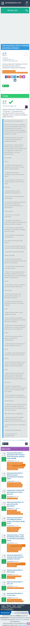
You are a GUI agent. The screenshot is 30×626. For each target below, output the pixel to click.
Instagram (4, 606)
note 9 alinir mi (10, 588)
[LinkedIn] (15, 77)
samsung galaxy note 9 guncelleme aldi (15, 462)
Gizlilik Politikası (21, 605)
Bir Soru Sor (12, 10)
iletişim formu (19, 619)
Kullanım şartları (22, 625)
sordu (12, 59)
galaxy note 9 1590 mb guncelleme (9, 72)
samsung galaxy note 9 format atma (14, 599)
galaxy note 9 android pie (22, 72)
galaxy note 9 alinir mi (19, 588)
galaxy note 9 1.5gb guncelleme (9, 70)
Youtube (9, 606)
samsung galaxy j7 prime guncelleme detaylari (14, 545)
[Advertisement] (15, 29)
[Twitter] (12, 77)
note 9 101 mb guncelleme (12, 531)
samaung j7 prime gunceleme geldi (14, 549)
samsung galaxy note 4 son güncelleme (15, 513)
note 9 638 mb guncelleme (12, 469)
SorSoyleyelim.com (13, 3)
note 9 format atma (19, 601)
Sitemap (14, 605)
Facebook (19, 606)
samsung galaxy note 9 (12, 566)
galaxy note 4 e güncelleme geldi (14, 512)
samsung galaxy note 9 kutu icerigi (14, 576)
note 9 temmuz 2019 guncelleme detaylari (15, 467)
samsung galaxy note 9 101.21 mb (14, 527)
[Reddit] (18, 77)
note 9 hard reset (11, 601)
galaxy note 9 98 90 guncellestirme (14, 483)
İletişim (3, 605)
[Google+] (9, 77)
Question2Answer (10, 609)
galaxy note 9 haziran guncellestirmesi (15, 484)
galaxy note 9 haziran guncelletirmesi (15, 486)
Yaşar (14, 508)
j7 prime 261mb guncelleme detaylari (14, 547)
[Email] (23, 77)
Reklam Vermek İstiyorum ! (15, 607)
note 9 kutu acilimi (11, 578)
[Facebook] (6, 77)
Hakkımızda (8, 605)
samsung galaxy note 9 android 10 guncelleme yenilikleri (14, 564)
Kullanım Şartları (5, 607)
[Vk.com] (15, 80)
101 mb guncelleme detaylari (13, 529)
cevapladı (14, 105)
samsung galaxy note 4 (12, 510)
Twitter (14, 606)
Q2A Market (10, 608)
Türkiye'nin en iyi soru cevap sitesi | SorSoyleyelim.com (14, 440)
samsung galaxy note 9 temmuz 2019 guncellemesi (14, 465)
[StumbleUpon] (21, 77)
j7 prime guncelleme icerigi (13, 551)
